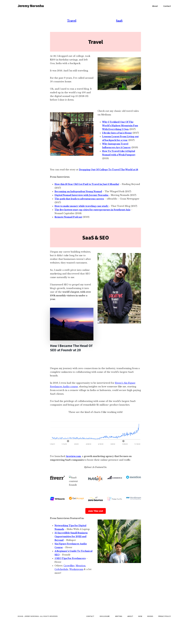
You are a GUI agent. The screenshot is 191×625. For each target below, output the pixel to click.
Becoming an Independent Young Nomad (78, 191)
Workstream (76, 569)
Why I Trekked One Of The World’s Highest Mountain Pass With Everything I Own (120, 125)
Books (150, 616)
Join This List (95, 510)
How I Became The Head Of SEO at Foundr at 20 (71, 347)
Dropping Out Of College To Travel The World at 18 (108, 169)
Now (140, 616)
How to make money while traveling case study (82, 206)
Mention (80, 565)
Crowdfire (69, 565)
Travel (71, 20)
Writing (118, 616)
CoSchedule (61, 569)
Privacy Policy (164, 616)
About (130, 616)
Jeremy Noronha (31, 5)
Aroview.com (73, 456)
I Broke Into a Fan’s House (117, 133)
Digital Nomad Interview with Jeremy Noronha (82, 195)
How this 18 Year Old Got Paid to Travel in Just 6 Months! (87, 184)
